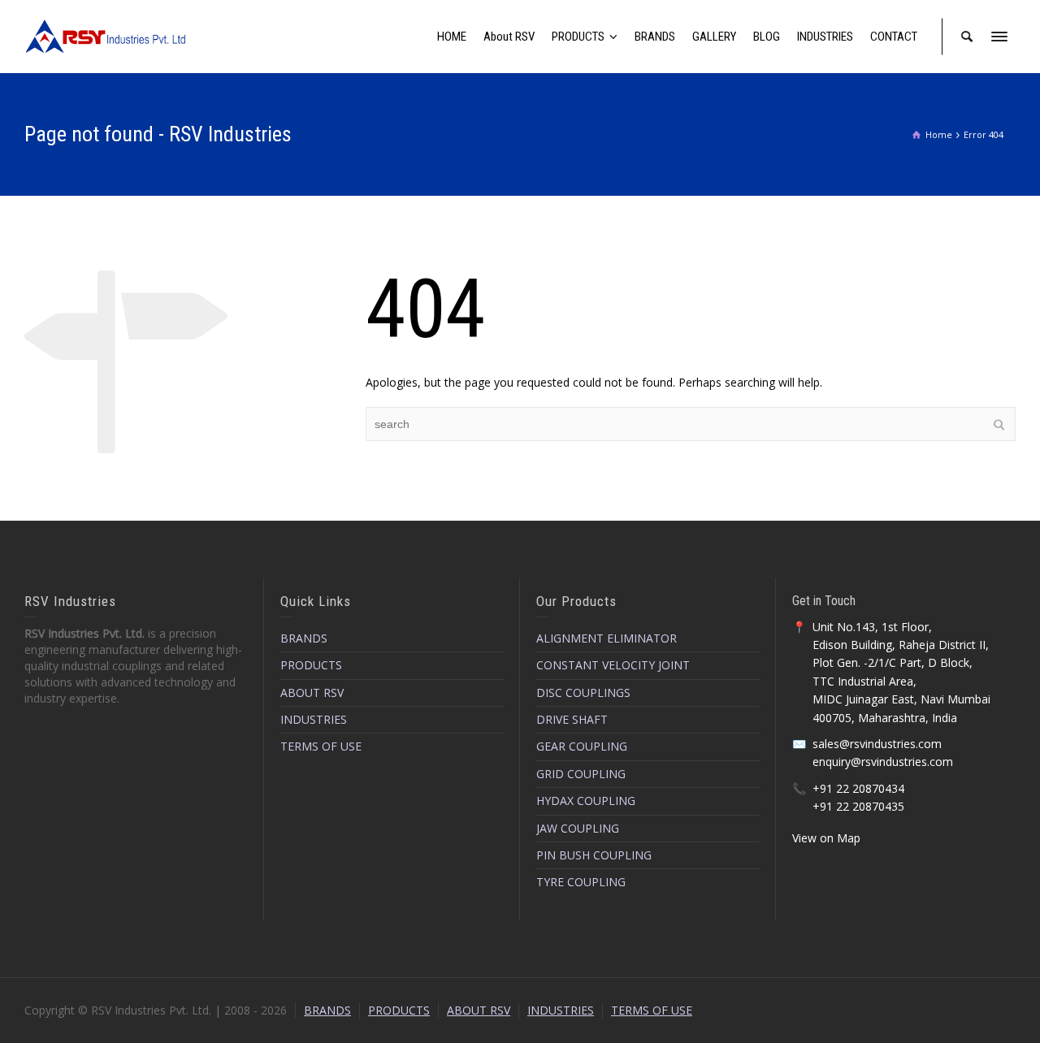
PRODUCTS (311, 665)
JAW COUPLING (577, 828)
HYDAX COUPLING (585, 800)
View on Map (826, 838)
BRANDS (303, 638)
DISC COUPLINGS (583, 692)
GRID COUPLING (581, 773)
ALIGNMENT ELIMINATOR (606, 638)
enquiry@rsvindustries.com (882, 761)
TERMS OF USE (321, 746)
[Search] (967, 36)
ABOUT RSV (312, 692)
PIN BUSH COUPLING (594, 855)
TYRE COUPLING (581, 881)
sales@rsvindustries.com (877, 743)
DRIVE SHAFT (572, 719)
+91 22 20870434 (858, 788)
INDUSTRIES (313, 719)
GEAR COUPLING (581, 746)
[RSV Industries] (105, 35)
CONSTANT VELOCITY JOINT (613, 665)
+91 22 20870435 (858, 806)
